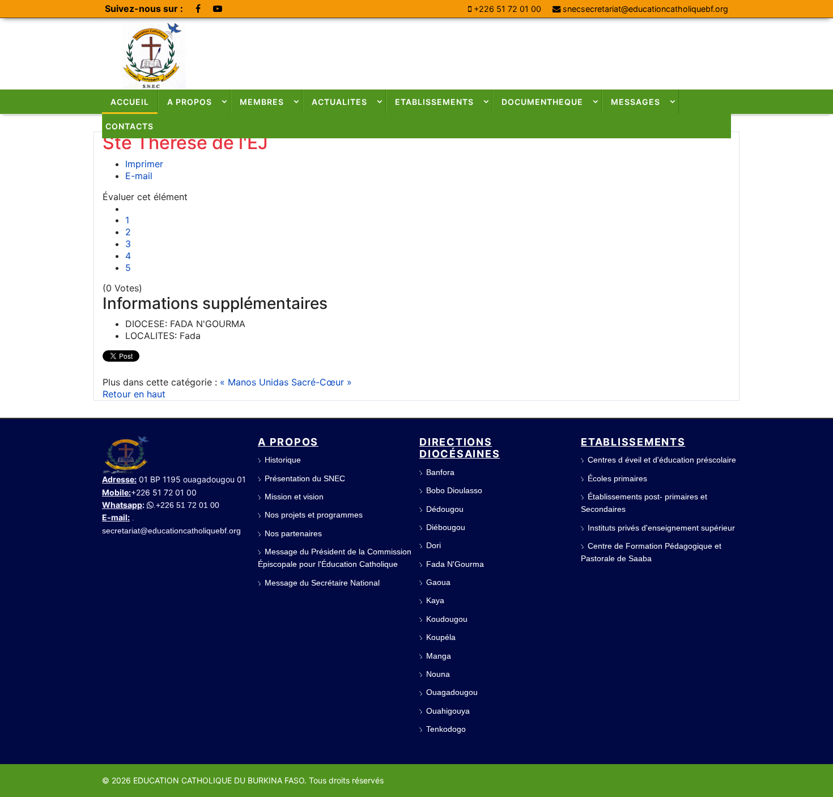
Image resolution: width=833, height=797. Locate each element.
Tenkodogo (446, 729)
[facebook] (198, 8)
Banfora (440, 472)
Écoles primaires (617, 478)
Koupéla (441, 637)
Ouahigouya (448, 710)
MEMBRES (262, 102)
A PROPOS (189, 102)
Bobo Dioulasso (454, 490)
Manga (438, 655)
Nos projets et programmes (314, 514)
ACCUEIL (129, 102)
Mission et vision (294, 496)
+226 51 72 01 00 (507, 9)
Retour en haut (134, 394)
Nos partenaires (293, 533)
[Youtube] (217, 8)
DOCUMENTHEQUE (542, 102)
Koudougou (447, 619)
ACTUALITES (339, 102)
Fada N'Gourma (455, 564)
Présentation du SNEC (305, 478)
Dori (433, 545)
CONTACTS (129, 126)
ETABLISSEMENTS (434, 102)
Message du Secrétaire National (322, 582)
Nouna (438, 674)
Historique (283, 459)
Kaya (435, 600)
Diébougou (445, 527)
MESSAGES (635, 102)
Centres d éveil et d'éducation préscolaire (662, 459)
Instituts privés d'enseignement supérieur (661, 527)
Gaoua (438, 582)
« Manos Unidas (255, 382)
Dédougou (445, 509)
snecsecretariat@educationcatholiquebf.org (645, 9)
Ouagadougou (452, 692)
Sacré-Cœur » (321, 382)
